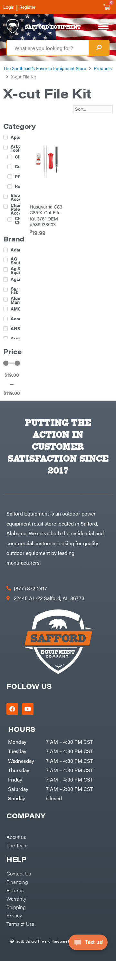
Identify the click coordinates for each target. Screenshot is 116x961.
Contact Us (18, 873)
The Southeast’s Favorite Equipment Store (44, 68)
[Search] (99, 48)
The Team (17, 845)
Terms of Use (20, 923)
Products (103, 68)
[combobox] (48, 48)
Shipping (16, 907)
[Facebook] (12, 709)
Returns (15, 890)
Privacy (14, 915)
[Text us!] (88, 944)
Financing (17, 881)
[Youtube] (28, 709)
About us (16, 837)
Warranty (16, 898)
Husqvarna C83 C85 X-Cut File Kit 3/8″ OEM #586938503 (46, 215)
